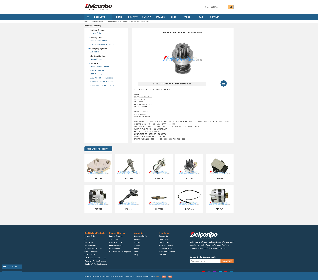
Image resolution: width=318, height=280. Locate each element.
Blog (136, 255)
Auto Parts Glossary (167, 252)
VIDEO (187, 17)
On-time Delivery (115, 245)
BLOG (174, 17)
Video (136, 248)
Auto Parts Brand (165, 248)
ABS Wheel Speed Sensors (101, 78)
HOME (119, 17)
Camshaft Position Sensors (101, 81)
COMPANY (133, 17)
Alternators (94, 52)
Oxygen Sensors (97, 70)
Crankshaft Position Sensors (102, 85)
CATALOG (160, 17)
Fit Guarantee (114, 248)
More (157, 276)
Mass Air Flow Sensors (99, 67)
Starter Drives (112, 22)
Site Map (162, 255)
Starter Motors (96, 59)
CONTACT (214, 17)
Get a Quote (164, 239)
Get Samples (164, 242)
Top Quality (113, 239)
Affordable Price (115, 242)
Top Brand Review (166, 245)
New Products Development (120, 252)
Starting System (97, 22)
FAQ (201, 17)
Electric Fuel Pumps (98, 41)
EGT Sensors (96, 74)
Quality (137, 242)
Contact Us (163, 236)
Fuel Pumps (89, 239)
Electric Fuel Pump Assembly (102, 44)
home (86, 22)
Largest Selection (116, 236)
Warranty (137, 239)
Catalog (137, 245)
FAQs (136, 252)
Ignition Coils (95, 33)
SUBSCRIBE (227, 261)
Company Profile (140, 236)
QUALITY (146, 17)
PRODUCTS (99, 17)
